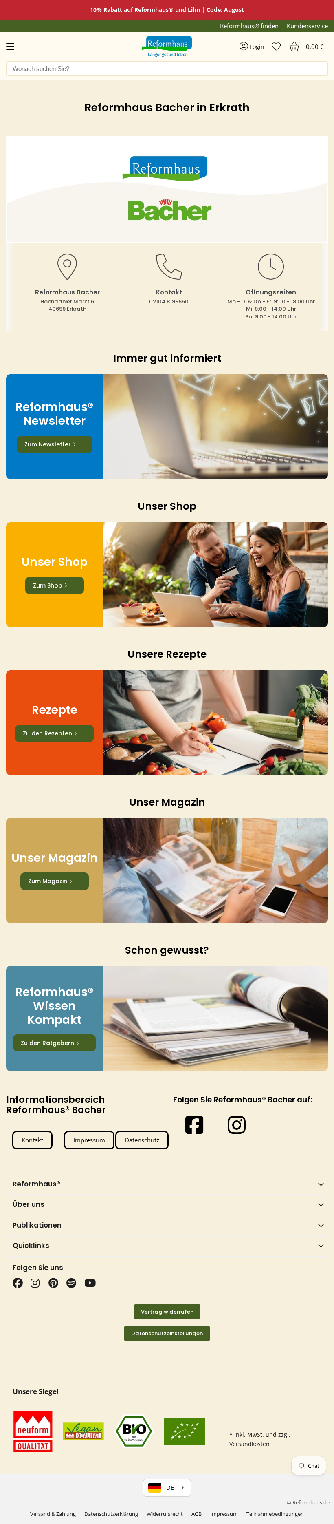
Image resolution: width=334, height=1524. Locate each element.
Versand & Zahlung (53, 1513)
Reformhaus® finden (249, 25)
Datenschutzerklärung (111, 1513)
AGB (196, 1513)
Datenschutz (142, 1140)
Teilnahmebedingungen (275, 1513)
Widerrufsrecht (165, 1513)
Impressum (89, 1140)
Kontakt (32, 1140)
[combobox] (167, 68)
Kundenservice (307, 25)
